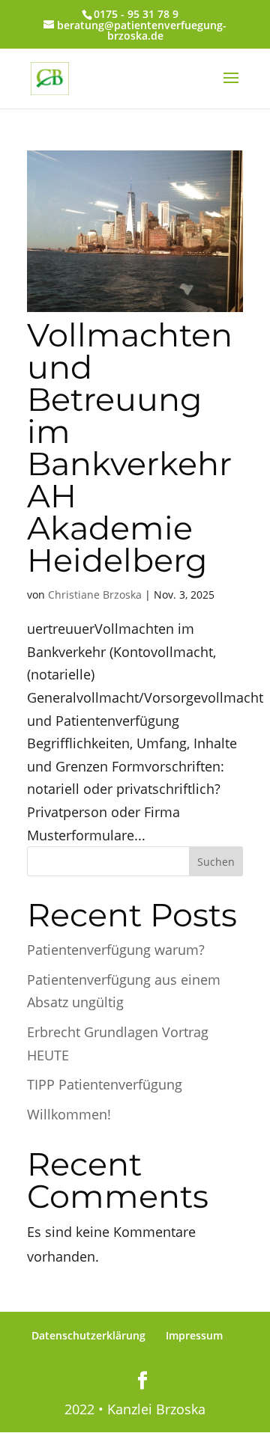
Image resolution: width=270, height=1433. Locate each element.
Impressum (194, 1335)
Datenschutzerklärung (89, 1335)
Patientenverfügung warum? (116, 950)
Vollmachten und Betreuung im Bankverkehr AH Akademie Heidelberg (129, 447)
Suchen (216, 862)
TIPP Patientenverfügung (104, 1084)
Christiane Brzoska (95, 594)
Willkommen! (69, 1114)
